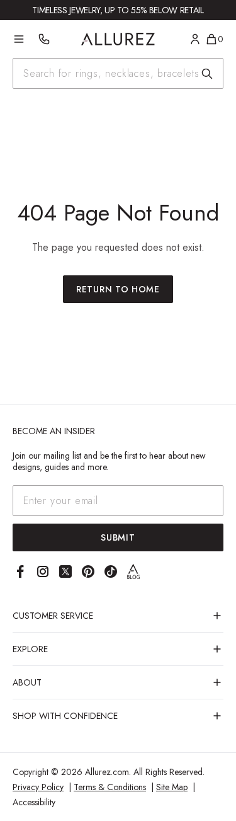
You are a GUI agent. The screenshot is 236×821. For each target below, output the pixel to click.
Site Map (172, 787)
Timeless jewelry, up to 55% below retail (117, 10)
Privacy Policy (38, 787)
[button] (118, 615)
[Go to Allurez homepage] (118, 39)
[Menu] (19, 39)
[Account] (195, 39)
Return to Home (118, 289)
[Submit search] (207, 74)
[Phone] (44, 39)
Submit (118, 537)
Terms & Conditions (110, 787)
